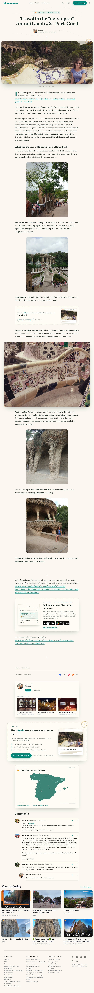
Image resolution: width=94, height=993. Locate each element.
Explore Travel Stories (11, 966)
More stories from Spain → (41, 805)
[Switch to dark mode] (63, 3)
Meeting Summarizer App (34, 975)
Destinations (45, 3)
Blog (5, 964)
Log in (69, 3)
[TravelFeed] (10, 3)
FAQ (5, 962)
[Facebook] (60, 674)
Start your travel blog (20, 755)
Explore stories (34, 3)
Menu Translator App (33, 959)
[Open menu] (59, 31)
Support (51, 968)
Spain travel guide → (23, 805)
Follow (28, 690)
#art (17, 667)
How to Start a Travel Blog (13, 970)
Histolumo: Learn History (34, 970)
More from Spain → (86, 887)
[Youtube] (85, 957)
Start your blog (80, 3)
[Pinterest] (68, 674)
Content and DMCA (55, 970)
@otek (31, 823)
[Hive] (72, 957)
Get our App (8, 973)
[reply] (72, 820)
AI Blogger (7, 979)
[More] (89, 3)
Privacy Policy (53, 962)
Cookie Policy (53, 964)
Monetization (8, 975)
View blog (37, 690)
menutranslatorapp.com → (50, 627)
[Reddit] (73, 674)
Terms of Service (54, 959)
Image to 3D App (32, 981)
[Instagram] (72, 961)
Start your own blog (25, 319)
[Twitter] (64, 674)
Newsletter (8, 968)
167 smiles (19, 675)
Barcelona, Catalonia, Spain (48, 12)
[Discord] (77, 961)
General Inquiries (54, 973)
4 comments (27, 675)
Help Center (8, 977)
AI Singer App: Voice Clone (35, 973)
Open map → (72, 768)
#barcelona (25, 667)
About (6, 959)
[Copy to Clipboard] (77, 675)
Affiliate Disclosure (54, 966)
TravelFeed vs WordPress (12, 986)
